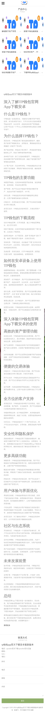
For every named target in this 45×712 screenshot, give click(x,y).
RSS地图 (23, 710)
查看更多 (7, 625)
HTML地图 (30, 710)
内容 (3, 686)
